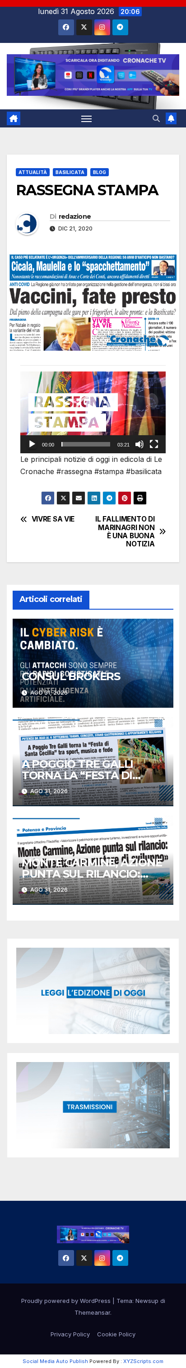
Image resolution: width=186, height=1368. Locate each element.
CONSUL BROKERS (71, 676)
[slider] (85, 444)
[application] (93, 412)
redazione (75, 216)
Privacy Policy (70, 1334)
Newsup (146, 1300)
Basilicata (70, 172)
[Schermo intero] (153, 444)
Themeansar (92, 1312)
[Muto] (139, 444)
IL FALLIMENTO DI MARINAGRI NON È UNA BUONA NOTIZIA (124, 531)
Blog (99, 172)
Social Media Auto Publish (55, 1361)
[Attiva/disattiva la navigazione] (87, 118)
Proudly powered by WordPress (66, 1300)
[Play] (32, 444)
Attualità (33, 172)
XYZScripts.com (143, 1361)
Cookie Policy (116, 1334)
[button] (156, 118)
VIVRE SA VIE (53, 519)
